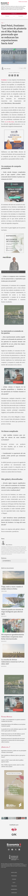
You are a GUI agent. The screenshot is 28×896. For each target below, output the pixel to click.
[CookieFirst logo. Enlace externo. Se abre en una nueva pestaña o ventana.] (5, 3)
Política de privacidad (23, 1)
